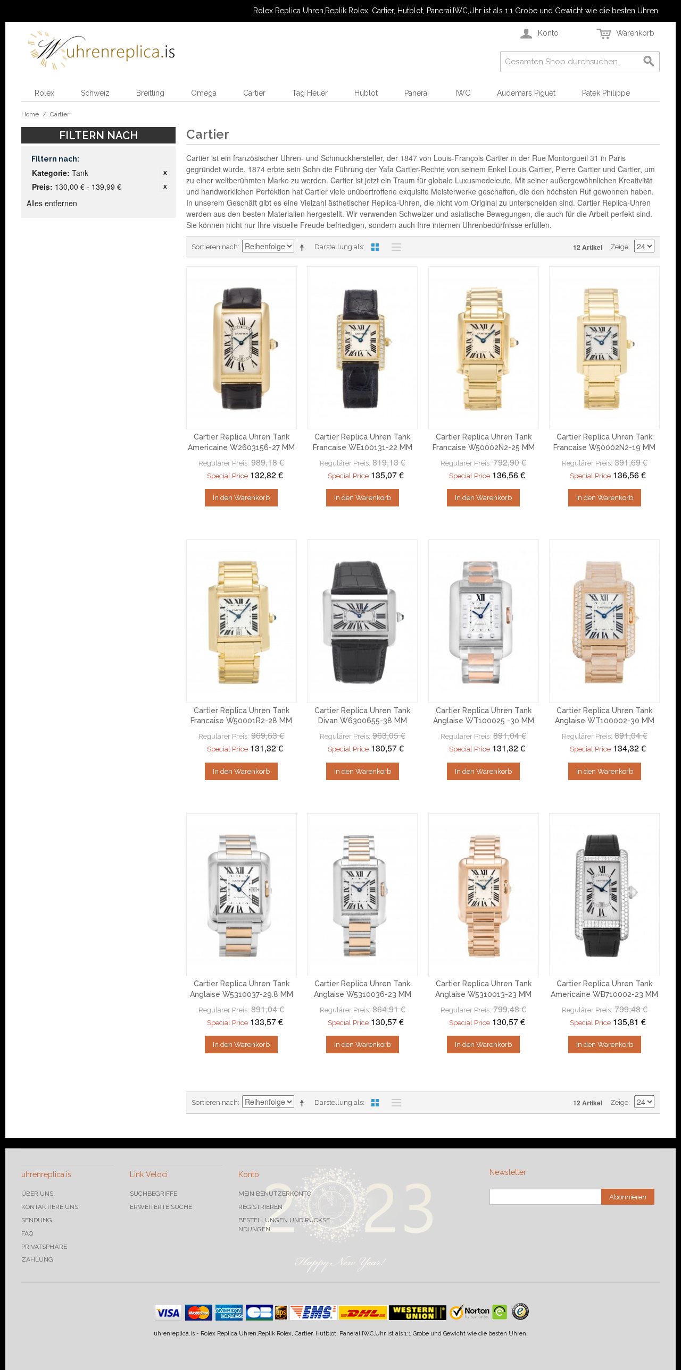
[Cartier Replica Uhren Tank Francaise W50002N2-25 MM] (483, 348)
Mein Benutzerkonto (274, 1193)
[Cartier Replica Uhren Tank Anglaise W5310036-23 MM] (362, 895)
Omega (204, 93)
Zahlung (37, 1259)
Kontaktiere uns (49, 1207)
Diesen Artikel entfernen (165, 172)
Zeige (619, 247)
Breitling (150, 93)
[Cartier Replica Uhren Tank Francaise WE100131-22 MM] (362, 348)
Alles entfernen (52, 203)
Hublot (366, 93)
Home (30, 114)
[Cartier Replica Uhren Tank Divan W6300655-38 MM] (362, 621)
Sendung (36, 1220)
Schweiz (95, 93)
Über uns (37, 1193)
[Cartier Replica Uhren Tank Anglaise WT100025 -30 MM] (483, 621)
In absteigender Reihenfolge (304, 247)
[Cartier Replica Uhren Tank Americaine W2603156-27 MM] (241, 348)
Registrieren (260, 1207)
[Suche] (649, 61)
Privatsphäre (44, 1246)
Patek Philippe (606, 93)
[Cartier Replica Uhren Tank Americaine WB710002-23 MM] (604, 895)
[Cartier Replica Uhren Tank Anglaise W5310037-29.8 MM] (241, 895)
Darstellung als (338, 247)
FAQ (27, 1233)
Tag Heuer (310, 93)
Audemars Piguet (526, 93)
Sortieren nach (215, 247)
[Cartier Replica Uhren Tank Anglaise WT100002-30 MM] (604, 621)
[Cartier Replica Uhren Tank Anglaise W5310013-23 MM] (483, 895)
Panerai (416, 93)
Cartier (254, 93)
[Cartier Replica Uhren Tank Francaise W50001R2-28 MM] (241, 621)
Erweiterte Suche (161, 1207)
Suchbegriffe (153, 1193)
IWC (462, 93)
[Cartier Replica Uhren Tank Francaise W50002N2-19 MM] (604, 348)
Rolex (44, 93)
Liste (394, 247)
